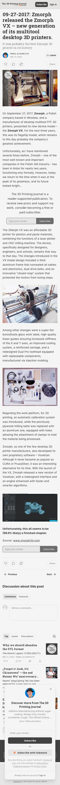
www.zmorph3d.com (26, 540)
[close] (50, 689)
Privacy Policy (40, 766)
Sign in (53, 4)
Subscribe (41, 4)
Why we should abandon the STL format (20, 647)
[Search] (54, 636)
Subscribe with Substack (32, 752)
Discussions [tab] (27, 636)
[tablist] (16, 596)
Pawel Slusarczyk (19, 54)
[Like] (6, 64)
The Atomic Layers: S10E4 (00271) (21, 653)
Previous (12, 574)
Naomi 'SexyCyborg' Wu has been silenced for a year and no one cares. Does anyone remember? (21, 682)
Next (49, 574)
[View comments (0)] (13, 64)
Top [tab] (6, 636)
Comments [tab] (10, 596)
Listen (53, 55)
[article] (30, 653)
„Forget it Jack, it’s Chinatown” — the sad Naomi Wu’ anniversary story (19, 672)
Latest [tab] (14, 636)
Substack (17, 781)
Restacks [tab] (23, 596)
